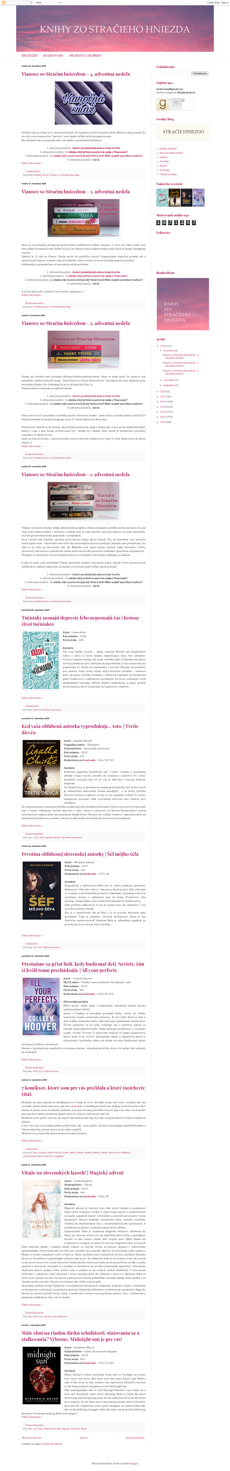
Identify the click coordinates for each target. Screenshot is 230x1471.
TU (108, 539)
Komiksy (88, 1152)
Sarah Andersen (45, 1156)
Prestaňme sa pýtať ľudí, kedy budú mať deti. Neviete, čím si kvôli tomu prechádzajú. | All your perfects (83, 967)
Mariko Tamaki (100, 1152)
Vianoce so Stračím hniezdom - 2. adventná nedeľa (76, 323)
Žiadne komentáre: (35, 303)
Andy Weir (52, 1152)
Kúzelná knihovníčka (171, 153)
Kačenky (77, 1106)
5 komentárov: (32, 706)
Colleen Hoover (51, 1071)
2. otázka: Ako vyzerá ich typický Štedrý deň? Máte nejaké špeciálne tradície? (96, 155)
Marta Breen (114, 1152)
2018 (35, 1071)
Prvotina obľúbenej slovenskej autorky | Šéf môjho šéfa (80, 854)
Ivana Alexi (55, 710)
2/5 (34, 1429)
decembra (169, 350)
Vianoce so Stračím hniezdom (64, 175)
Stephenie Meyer (78, 1429)
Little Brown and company (56, 1429)
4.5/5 (41, 710)
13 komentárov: (33, 171)
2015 (163, 407)
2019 (41, 837)
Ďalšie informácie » (32, 163)
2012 (163, 422)
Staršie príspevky (135, 1438)
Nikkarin (126, 1152)
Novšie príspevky (32, 1438)
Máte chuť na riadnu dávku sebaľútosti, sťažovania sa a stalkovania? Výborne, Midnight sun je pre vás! (80, 1336)
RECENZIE (29, 56)
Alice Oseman (39, 1152)
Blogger (133, 1463)
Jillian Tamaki (76, 1152)
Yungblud (58, 1156)
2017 (40, 947)
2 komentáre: (32, 944)
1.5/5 (35, 837)
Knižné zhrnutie (168, 148)
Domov (84, 1438)
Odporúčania (29, 1156)
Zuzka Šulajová (59, 1316)
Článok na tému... (169, 174)
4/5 (41, 1071)
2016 (163, 401)
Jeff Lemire (63, 1152)
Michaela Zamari (52, 947)
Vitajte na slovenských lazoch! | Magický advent (73, 1172)
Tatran (47, 1316)
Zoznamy (165, 170)
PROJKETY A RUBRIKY (85, 56)
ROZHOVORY (53, 56)
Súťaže (45, 175)
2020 (35, 710)
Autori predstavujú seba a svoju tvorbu (96, 148)
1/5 (34, 947)
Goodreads (88, 760)
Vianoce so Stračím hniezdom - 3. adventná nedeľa (76, 191)
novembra (169, 380)
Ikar (47, 710)
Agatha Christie (53, 837)
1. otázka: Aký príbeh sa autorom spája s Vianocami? (96, 152)
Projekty (37, 175)
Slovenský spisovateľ (72, 837)
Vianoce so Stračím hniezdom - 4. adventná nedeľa (76, 74)
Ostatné (164, 157)
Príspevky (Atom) (52, 1444)
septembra (169, 385)
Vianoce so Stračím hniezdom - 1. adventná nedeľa (76, 474)
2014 (163, 412)
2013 (163, 417)
